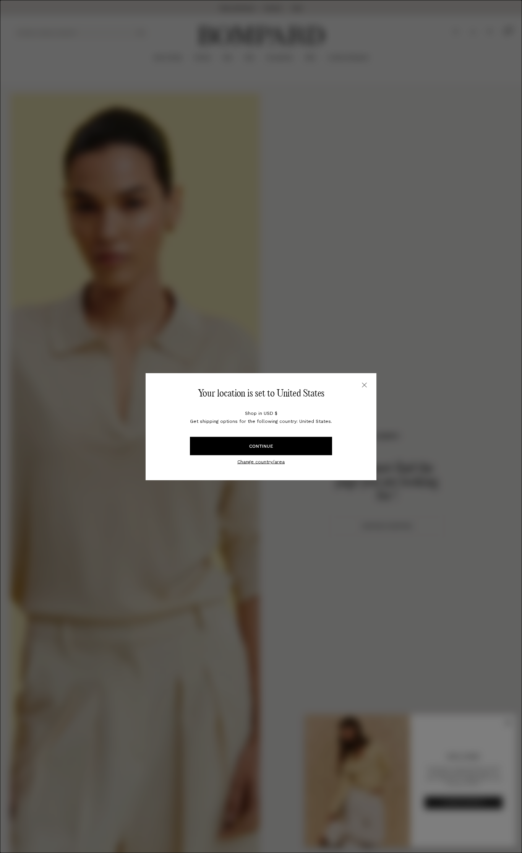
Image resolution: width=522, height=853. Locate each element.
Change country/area (261, 461)
